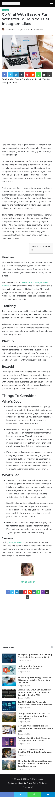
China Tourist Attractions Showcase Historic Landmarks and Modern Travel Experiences (35, 763)
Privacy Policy (32, 783)
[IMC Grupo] (11, 4)
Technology (6, 10)
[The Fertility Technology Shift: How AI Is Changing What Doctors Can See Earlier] (9, 681)
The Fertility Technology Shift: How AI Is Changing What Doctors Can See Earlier (34, 680)
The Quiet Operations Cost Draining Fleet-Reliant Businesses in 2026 (35, 656)
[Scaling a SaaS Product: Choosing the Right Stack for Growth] (9, 742)
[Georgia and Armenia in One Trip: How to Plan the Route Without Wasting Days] (9, 717)
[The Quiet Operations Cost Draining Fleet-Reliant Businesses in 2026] (9, 658)
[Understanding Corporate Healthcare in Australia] (9, 670)
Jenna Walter (10, 29)
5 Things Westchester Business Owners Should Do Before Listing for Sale (35, 728)
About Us (22, 783)
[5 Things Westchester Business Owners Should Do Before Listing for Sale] (9, 729)
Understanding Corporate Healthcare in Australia (30, 667)
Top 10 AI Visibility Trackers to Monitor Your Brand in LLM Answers (35, 703)
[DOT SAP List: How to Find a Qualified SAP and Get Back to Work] (9, 753)
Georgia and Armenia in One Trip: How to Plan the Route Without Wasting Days (34, 716)
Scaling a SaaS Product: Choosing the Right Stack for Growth (34, 739)
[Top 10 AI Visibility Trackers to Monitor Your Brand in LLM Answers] (9, 706)
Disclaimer (43, 783)
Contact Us (12, 783)
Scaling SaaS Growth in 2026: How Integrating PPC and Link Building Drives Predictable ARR (34, 692)
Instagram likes (15, 542)
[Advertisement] (27, 115)
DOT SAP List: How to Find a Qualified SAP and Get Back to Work (35, 750)
